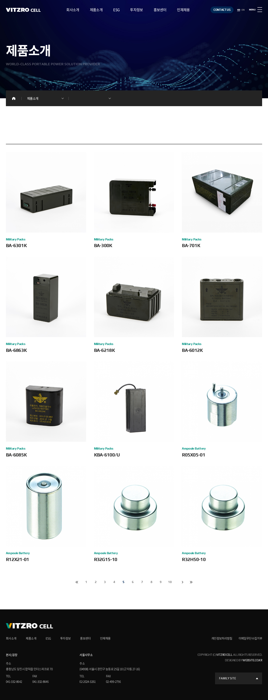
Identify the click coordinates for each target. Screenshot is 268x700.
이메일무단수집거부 (250, 638)
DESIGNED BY (243, 660)
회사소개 (72, 9)
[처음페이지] (77, 582)
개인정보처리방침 (221, 638)
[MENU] (259, 9)
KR (238, 9)
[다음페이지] (182, 582)
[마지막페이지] (191, 582)
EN (243, 9)
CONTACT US (222, 9)
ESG (116, 9)
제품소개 (96, 9)
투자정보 (136, 9)
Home (14, 98)
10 (169, 582)
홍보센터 (160, 9)
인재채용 (183, 9)
